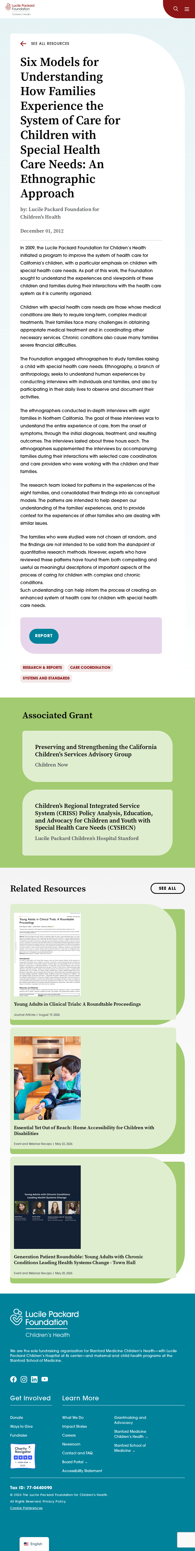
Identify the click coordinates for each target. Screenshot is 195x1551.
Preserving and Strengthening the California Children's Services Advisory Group (96, 750)
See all (167, 889)
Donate (16, 1418)
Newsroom (71, 1445)
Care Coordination (90, 668)
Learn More (80, 1399)
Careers (69, 1436)
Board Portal (72, 1462)
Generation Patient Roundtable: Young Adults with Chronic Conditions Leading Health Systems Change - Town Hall (78, 1259)
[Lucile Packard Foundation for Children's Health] (20, 9)
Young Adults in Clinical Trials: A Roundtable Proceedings (77, 1004)
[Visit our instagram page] (24, 1379)
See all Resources (50, 44)
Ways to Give (21, 1427)
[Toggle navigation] (187, 9)
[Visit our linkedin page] (34, 1379)
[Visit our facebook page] (13, 1379)
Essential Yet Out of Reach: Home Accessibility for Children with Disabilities (84, 1130)
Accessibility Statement (82, 1471)
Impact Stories (74, 1427)
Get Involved (30, 1399)
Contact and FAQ (77, 1453)
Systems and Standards (46, 679)
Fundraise (18, 1436)
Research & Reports (42, 668)
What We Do (73, 1418)
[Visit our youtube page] (44, 1379)
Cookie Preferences (26, 1508)
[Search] (175, 9)
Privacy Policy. (55, 1501)
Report (44, 636)
